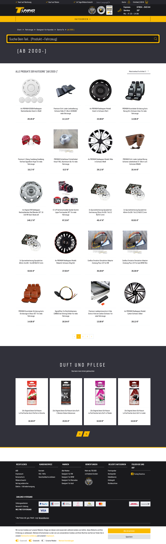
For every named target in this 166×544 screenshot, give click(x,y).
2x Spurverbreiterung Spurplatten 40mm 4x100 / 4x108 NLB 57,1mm (31, 261)
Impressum (50, 536)
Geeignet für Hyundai (45, 29)
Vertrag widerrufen (22, 483)
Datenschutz (20, 477)
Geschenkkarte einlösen (47, 477)
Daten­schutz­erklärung (29, 536)
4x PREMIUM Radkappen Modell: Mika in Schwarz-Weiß (100, 160)
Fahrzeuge (29, 29)
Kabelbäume (112, 477)
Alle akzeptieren (129, 531)
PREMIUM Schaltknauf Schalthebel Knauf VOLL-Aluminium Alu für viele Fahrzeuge (66, 161)
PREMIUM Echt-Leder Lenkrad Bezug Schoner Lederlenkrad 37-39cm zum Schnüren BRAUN (135, 161)
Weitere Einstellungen (66, 540)
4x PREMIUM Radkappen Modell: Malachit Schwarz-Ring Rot (65, 261)
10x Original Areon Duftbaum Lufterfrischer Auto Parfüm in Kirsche (32, 411)
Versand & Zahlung (22, 506)
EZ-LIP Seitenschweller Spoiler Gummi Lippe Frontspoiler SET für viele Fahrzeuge (66, 212)
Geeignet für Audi (68, 483)
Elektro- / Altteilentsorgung (25, 486)
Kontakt (41, 470)
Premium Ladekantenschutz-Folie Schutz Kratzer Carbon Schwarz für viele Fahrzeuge (100, 313)
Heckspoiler (112, 474)
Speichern (129, 536)
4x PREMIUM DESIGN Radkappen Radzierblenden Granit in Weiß (31, 109)
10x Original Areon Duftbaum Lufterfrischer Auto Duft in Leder (134, 411)
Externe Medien (51, 540)
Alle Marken (66, 470)
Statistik (36, 540)
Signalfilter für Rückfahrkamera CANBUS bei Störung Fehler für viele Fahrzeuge (66, 313)
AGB (17, 470)
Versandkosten (44, 518)
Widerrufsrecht (21, 480)
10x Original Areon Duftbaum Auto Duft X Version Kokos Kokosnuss (66, 411)
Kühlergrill (111, 480)
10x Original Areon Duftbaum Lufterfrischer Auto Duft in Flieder (100, 411)
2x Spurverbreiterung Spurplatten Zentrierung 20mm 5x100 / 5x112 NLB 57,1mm (100, 212)
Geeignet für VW (67, 474)
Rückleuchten (112, 483)
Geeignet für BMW (68, 477)
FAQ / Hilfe (42, 474)
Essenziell (23, 540)
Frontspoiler (112, 470)
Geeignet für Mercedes (70, 480)
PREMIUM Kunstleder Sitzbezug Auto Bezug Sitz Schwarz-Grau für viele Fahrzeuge (135, 110)
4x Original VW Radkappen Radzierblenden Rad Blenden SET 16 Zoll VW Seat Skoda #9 (31, 212)
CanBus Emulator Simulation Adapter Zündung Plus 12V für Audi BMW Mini (135, 261)
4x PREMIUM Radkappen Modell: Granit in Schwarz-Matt (100, 109)
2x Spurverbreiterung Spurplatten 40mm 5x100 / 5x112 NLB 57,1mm (135, 211)
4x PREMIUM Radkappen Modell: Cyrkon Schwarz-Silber (135, 312)
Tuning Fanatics (139, 474)
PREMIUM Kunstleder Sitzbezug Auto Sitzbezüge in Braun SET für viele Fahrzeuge (31, 313)
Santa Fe (60, 29)
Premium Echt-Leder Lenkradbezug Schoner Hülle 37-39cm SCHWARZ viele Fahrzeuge (66, 110)
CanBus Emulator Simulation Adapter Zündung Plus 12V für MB (100, 261)
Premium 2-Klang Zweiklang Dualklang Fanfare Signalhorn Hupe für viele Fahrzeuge (31, 161)
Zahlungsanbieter (22, 503)
